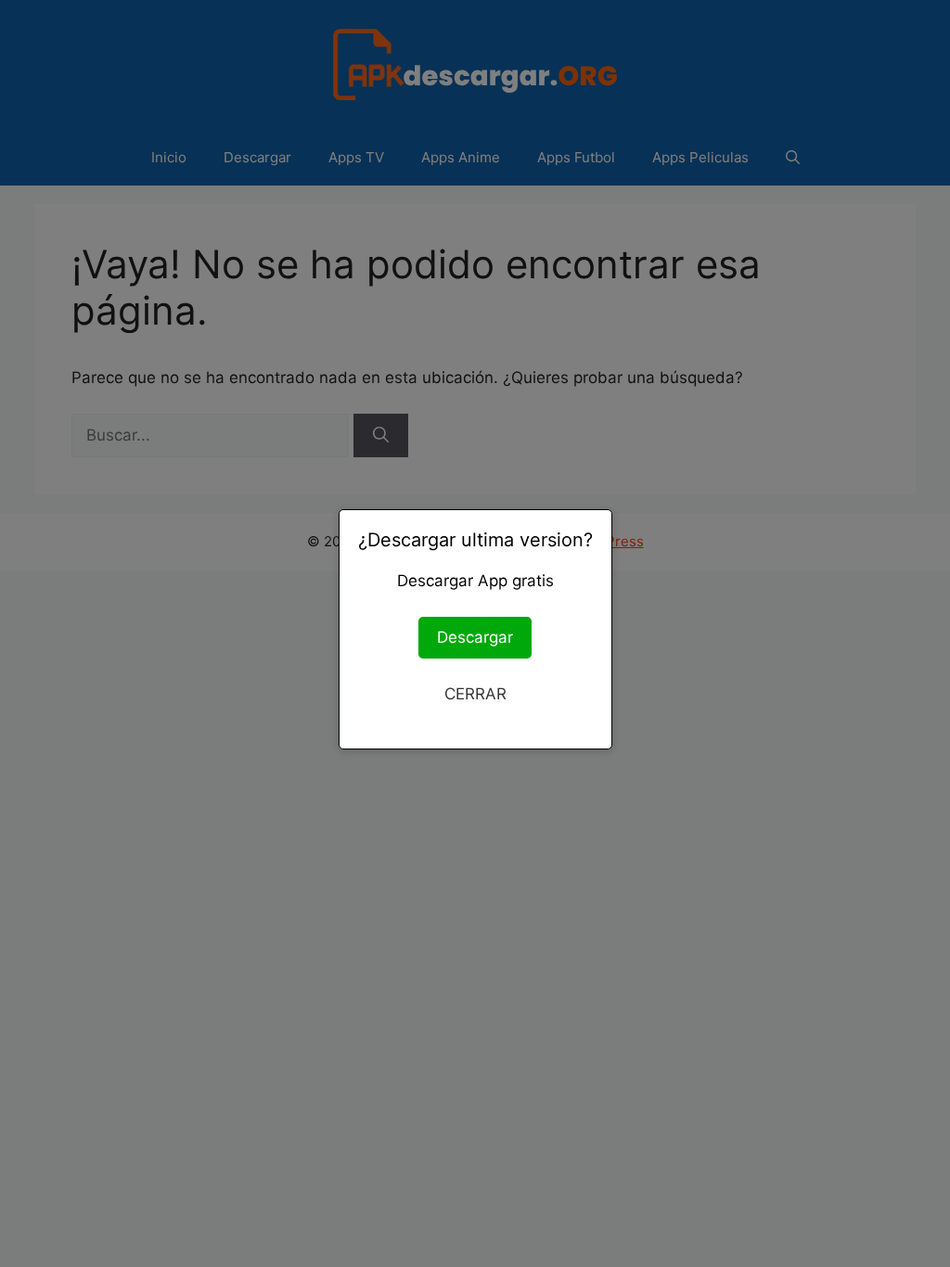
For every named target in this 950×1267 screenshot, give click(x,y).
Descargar (475, 637)
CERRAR (475, 694)
